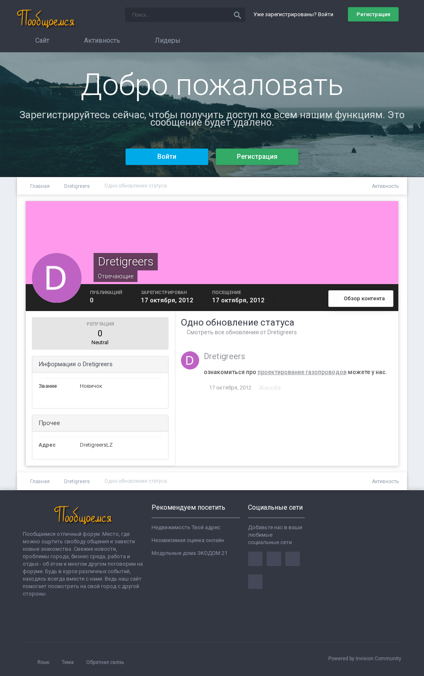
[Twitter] (274, 559)
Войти (166, 156)
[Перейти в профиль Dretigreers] (190, 360)
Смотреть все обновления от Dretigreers (241, 332)
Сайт (41, 40)
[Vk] (255, 581)
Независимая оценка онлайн (188, 540)
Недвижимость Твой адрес (186, 527)
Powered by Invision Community (364, 658)
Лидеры (167, 40)
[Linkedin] (292, 559)
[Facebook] (255, 559)
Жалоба (270, 387)
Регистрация (373, 14)
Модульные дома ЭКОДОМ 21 (189, 553)
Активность (101, 40)
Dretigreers (224, 356)
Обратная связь (105, 662)
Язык (44, 662)
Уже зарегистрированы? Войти (294, 14)
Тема (68, 662)
